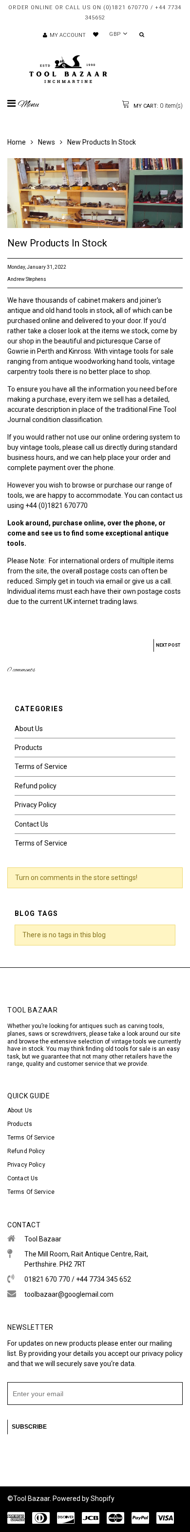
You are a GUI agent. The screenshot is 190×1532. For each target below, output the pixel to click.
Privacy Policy (36, 805)
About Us (29, 729)
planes (16, 1033)
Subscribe (29, 1426)
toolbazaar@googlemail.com (69, 1294)
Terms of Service (41, 766)
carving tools (145, 1026)
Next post (168, 645)
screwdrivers (68, 1033)
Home (16, 142)
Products (28, 747)
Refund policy (36, 786)
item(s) (157, 105)
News (46, 142)
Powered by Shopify (83, 1498)
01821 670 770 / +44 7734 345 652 (77, 1279)
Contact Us (31, 824)
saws (36, 1033)
